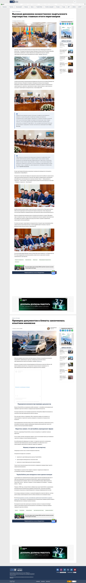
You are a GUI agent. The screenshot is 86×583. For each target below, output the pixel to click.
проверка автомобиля (49, 510)
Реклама (43, 581)
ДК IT (69, 6)
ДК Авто (74, 6)
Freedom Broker (39, 6)
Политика (11, 6)
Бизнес (32, 6)
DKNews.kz (39, 361)
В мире (63, 6)
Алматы (16, 510)
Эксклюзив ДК (19, 6)
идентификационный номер (38, 510)
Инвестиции (35, 259)
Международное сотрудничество (45, 259)
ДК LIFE (79, 6)
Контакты (48, 581)
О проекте (38, 581)
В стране (58, 6)
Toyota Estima (22, 510)
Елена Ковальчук (53, 327)
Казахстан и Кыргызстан (19, 259)
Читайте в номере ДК (49, 6)
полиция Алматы (29, 510)
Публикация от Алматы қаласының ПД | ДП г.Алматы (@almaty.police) (28, 401)
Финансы (26, 6)
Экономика (4, 6)
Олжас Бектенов (28, 259)
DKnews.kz (45, 54)
